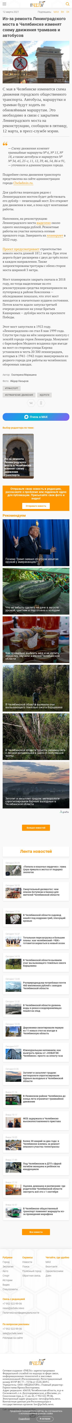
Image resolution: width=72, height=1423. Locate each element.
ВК (62, 11)
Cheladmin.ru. (23, 183)
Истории (7, 1280)
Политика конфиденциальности (21, 1312)
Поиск (25, 1266)
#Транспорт (11, 388)
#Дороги (44, 395)
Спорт (6, 1275)
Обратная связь (31, 1275)
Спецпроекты (10, 1289)
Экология (8, 1266)
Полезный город (31, 1271)
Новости (27, 1262)
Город (6, 1262)
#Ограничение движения (19, 395)
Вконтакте (51, 1266)
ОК (67, 11)
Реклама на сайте (13, 1337)
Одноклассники (54, 1271)
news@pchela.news (13, 1308)
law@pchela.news (43, 1404)
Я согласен (45, 1419)
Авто (5, 1271)
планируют (55, 235)
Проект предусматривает (21, 249)
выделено (44, 223)
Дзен (48, 1275)
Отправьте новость (36, 506)
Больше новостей (36, 827)
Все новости (36, 1232)
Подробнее (24, 1419)
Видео (6, 1284)
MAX (56, 11)
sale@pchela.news (13, 1333)
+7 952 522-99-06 (12, 1303)
